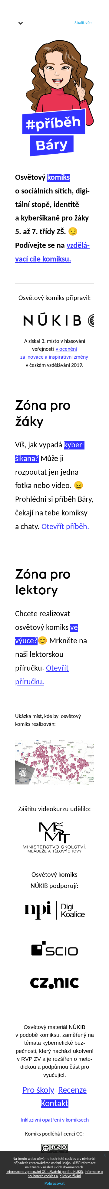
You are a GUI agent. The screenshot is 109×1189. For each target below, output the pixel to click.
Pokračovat (55, 1183)
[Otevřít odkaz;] (61, 320)
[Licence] (54, 1145)
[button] (20, 22)
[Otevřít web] (54, 922)
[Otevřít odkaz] (55, 866)
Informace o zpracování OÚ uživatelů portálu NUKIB (44, 1172)
